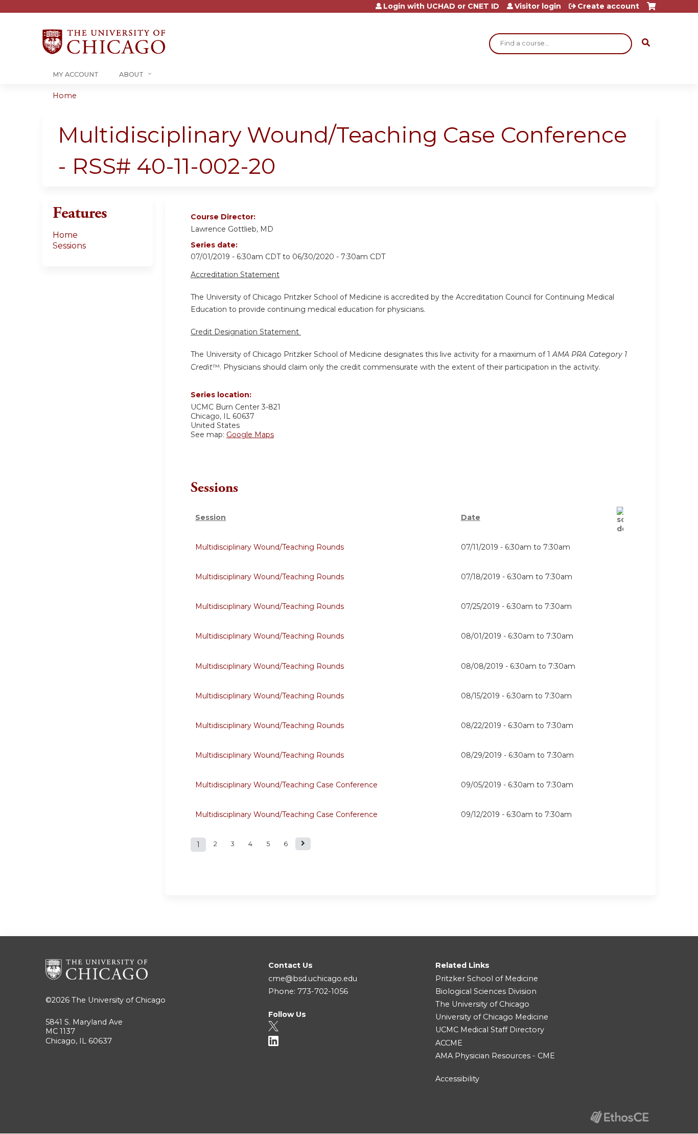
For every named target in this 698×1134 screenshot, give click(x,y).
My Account (76, 74)
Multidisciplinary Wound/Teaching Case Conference (286, 784)
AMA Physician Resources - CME (495, 1055)
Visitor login (538, 6)
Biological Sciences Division (486, 991)
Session (210, 517)
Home (65, 95)
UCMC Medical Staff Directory (489, 1029)
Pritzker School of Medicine (486, 978)
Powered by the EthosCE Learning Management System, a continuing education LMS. (619, 1116)
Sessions (69, 246)
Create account (608, 6)
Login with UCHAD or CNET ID (441, 6)
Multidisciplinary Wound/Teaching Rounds (269, 547)
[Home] (103, 41)
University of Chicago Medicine (491, 1017)
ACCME (448, 1043)
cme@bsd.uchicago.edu (312, 978)
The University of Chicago (119, 1000)
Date (470, 517)
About (131, 74)
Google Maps (250, 434)
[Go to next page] (303, 843)
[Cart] (651, 10)
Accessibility (457, 1078)
